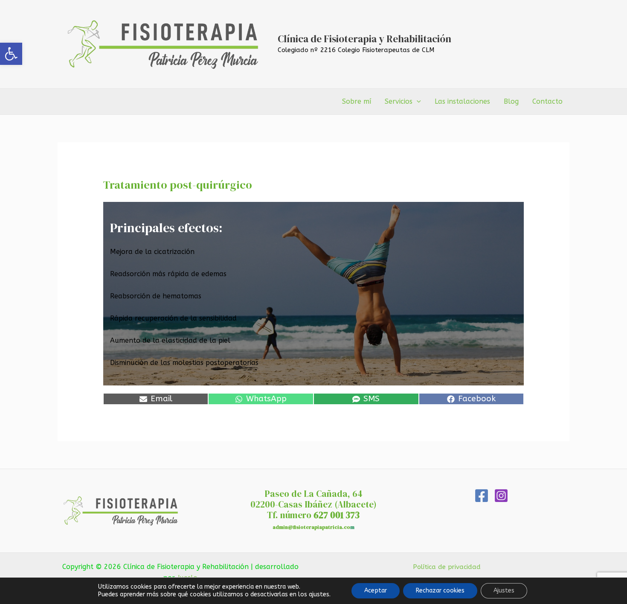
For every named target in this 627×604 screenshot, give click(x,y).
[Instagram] (501, 495)
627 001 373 (337, 515)
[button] (11, 54)
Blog (511, 101)
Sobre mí (356, 101)
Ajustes (503, 590)
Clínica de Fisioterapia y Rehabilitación (364, 39)
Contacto (547, 101)
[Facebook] (481, 495)
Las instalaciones (462, 101)
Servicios (398, 101)
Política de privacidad (447, 567)
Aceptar (375, 590)
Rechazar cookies (440, 590)
